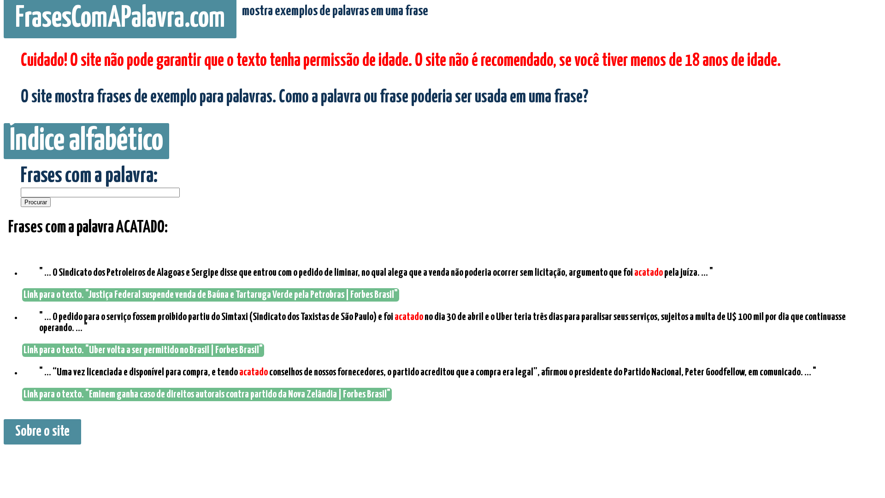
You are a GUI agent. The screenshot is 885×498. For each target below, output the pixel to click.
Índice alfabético (86, 141)
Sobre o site (42, 432)
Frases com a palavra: (89, 176)
